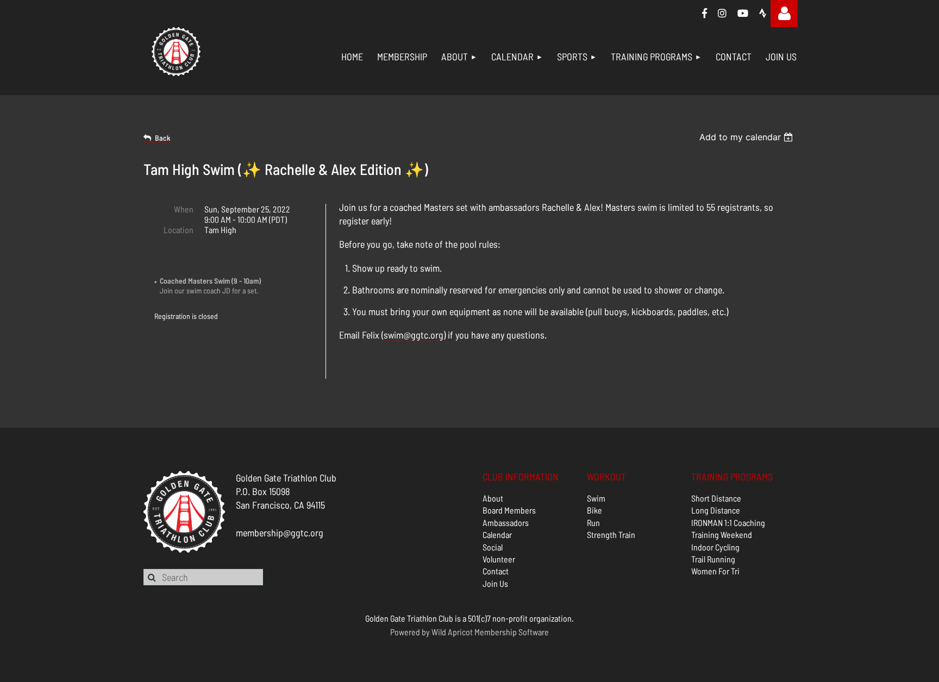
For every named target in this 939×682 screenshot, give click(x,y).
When (183, 209)
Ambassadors (506, 522)
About (493, 498)
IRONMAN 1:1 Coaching (728, 522)
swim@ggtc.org (413, 335)
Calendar (497, 534)
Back (163, 137)
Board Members (509, 510)
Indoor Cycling (715, 547)
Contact (496, 571)
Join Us (495, 583)
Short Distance (716, 498)
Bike (594, 510)
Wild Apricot (452, 632)
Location (178, 229)
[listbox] (747, 136)
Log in (784, 13)
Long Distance (715, 510)
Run (593, 522)
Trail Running (713, 559)
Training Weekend (721, 534)
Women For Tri (715, 571)
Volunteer (499, 559)
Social (493, 547)
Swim (596, 498)
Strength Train (611, 534)
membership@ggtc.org (279, 533)
